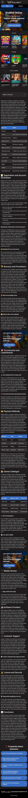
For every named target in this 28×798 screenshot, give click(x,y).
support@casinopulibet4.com (19, 791)
